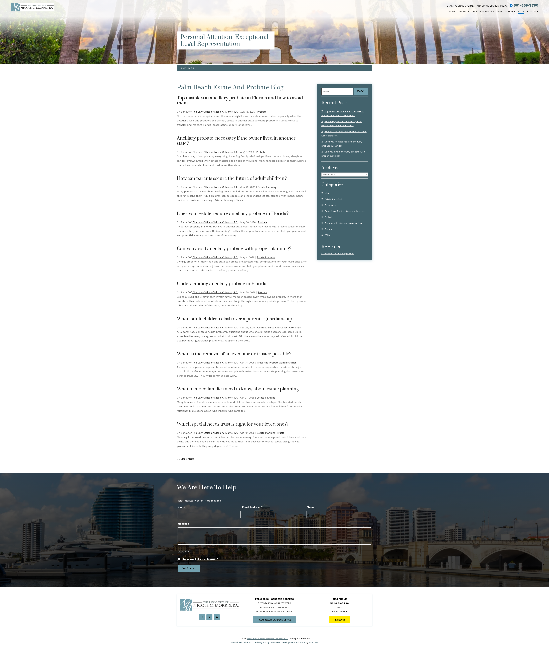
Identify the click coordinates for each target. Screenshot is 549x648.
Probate (261, 111)
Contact (532, 11)
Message (183, 523)
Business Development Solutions (288, 642)
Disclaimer (184, 551)
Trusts (280, 432)
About (463, 11)
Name (181, 507)
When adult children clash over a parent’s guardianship (234, 319)
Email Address (252, 507)
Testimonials (506, 11)
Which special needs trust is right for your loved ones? (233, 424)
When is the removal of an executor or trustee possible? (234, 354)
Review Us (339, 619)
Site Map (248, 642)
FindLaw (313, 642)
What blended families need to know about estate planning (238, 389)
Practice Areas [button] (482, 11)
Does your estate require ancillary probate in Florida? (233, 214)
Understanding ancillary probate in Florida (221, 284)
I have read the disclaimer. (200, 559)
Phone (311, 507)
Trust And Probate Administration (277, 362)
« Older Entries (185, 458)
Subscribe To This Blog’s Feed (337, 253)
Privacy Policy (262, 642)
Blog (521, 11)
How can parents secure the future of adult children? (232, 178)
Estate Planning (267, 187)
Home (452, 11)
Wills (327, 235)
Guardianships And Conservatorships (279, 327)
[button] (545, 631)
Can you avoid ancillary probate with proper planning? (234, 249)
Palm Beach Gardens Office (274, 619)
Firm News (331, 205)
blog (327, 193)
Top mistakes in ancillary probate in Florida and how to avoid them (240, 100)
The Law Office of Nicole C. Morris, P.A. (215, 111)
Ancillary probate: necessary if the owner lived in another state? (236, 140)
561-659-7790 (526, 5)
